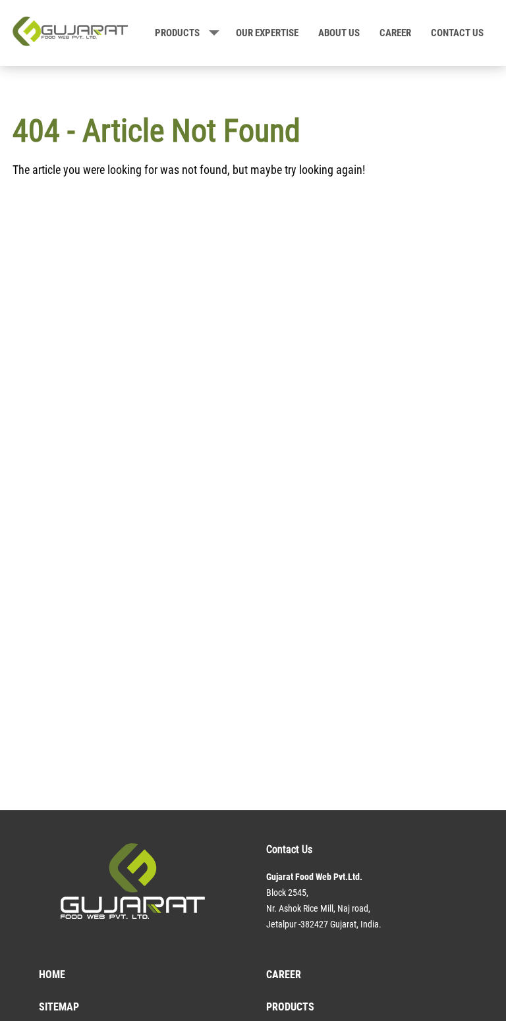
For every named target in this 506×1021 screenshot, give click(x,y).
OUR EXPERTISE (267, 33)
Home (52, 974)
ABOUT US (339, 33)
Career (395, 33)
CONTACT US (457, 33)
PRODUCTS (177, 33)
